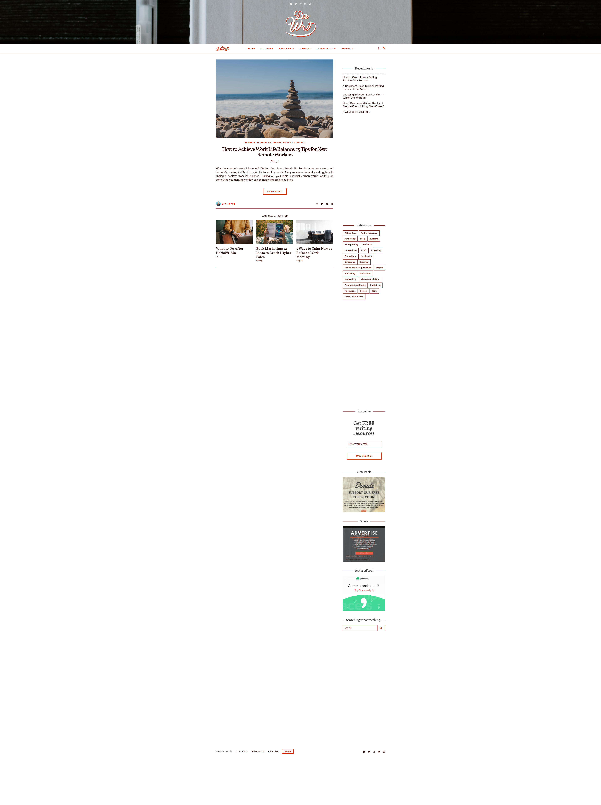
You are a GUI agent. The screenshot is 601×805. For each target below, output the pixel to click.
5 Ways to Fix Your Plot (356, 111)
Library (305, 48)
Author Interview (369, 233)
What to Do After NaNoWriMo (229, 250)
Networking (350, 279)
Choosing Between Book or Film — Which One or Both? (363, 96)
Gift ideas (350, 262)
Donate (288, 751)
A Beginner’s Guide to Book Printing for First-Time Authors (363, 88)
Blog (251, 48)
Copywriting (351, 250)
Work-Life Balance (294, 142)
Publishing (375, 285)
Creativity (376, 250)
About (346, 48)
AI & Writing (350, 233)
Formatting (350, 256)
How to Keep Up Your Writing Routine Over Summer (360, 79)
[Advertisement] (364, 168)
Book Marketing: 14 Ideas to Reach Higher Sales (273, 253)
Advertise (273, 751)
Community (324, 48)
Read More (274, 191)
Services (285, 48)
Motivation (365, 274)
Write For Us (258, 751)
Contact (243, 751)
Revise (363, 291)
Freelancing (264, 142)
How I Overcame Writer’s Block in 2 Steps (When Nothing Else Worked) (363, 105)
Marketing (350, 274)
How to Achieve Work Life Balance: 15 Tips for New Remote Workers (274, 152)
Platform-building (370, 279)
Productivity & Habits (355, 285)
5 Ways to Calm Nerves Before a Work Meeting (314, 253)
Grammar (364, 262)
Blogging (374, 239)
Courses (267, 48)
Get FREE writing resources (364, 428)
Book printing (351, 245)
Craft (364, 250)
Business (250, 142)
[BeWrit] (300, 23)
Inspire (277, 142)
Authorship (350, 239)
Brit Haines (228, 204)
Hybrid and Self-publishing (358, 268)
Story (374, 291)
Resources (350, 291)
